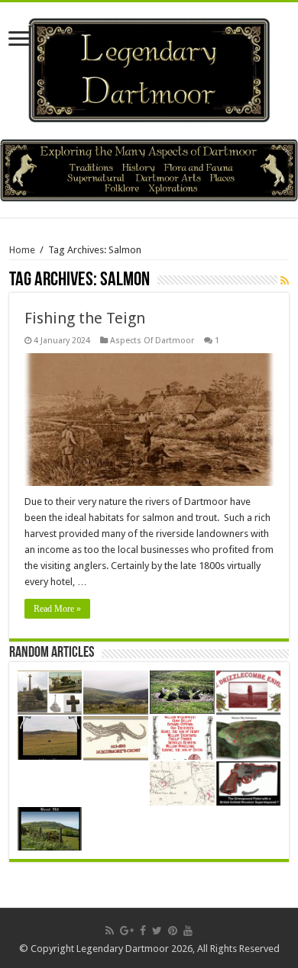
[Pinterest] (173, 930)
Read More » (57, 608)
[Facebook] (142, 930)
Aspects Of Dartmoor (152, 341)
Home (22, 250)
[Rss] (109, 930)
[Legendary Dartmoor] (149, 68)
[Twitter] (157, 930)
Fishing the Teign (84, 318)
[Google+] (126, 930)
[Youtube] (188, 930)
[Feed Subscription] (284, 281)
